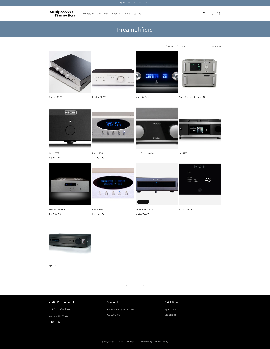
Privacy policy (146, 342)
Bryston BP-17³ (99, 97)
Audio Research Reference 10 (192, 97)
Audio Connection (115, 342)
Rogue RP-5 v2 (98, 153)
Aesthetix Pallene (57, 209)
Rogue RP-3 (97, 209)
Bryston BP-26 (55, 97)
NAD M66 (183, 153)
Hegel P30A (54, 153)
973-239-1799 (113, 314)
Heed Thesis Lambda (145, 153)
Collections (170, 314)
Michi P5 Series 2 (186, 209)
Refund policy (132, 342)
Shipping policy (161, 342)
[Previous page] (126, 285)
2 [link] (143, 285)
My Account (170, 309)
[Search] (204, 13)
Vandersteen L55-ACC (145, 209)
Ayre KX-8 (53, 265)
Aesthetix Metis (142, 97)
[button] (87, 13)
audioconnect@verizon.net (120, 309)
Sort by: (169, 46)
